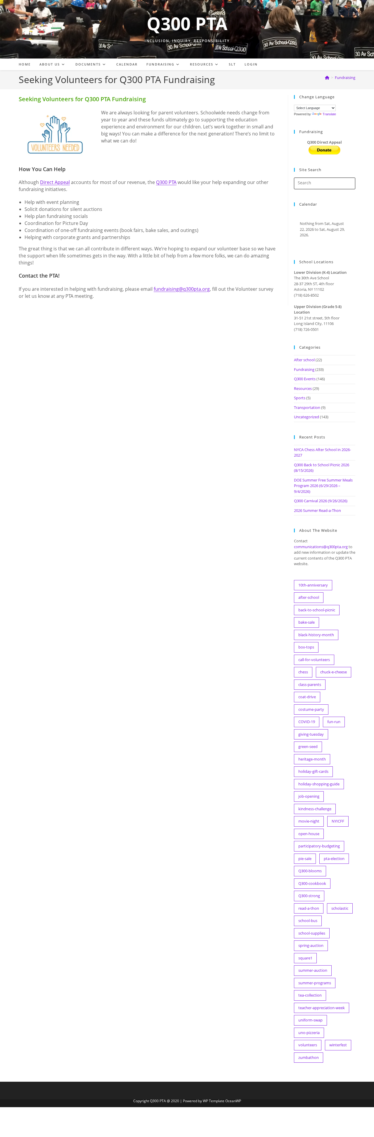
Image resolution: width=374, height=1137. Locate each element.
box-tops (306, 647)
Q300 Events (305, 378)
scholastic (339, 908)
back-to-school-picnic (316, 610)
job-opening (308, 796)
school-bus (307, 920)
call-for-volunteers (314, 659)
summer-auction (312, 970)
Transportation (307, 407)
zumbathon (308, 1057)
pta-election (334, 858)
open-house (308, 833)
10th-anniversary (313, 585)
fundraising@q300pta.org (182, 289)
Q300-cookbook (312, 883)
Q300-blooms (310, 870)
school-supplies (311, 933)
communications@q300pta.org (321, 546)
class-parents (309, 684)
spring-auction (310, 945)
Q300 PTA (187, 23)
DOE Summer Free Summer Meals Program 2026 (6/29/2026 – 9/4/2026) (323, 485)
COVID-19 (306, 721)
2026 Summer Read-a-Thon (317, 510)
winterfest (338, 1044)
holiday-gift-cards (313, 771)
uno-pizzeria (309, 1032)
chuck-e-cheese (333, 672)
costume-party (311, 709)
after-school (308, 597)
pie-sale (304, 858)
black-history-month (316, 634)
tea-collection (310, 995)
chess (303, 672)
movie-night (308, 821)
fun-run (333, 721)
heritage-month (312, 759)
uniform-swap (310, 1020)
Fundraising (345, 77)
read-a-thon (308, 908)
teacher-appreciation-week (321, 1007)
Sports (299, 397)
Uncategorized (306, 416)
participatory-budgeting (319, 846)
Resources (303, 388)
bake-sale (306, 622)
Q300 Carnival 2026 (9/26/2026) (320, 500)
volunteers (307, 1044)
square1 (305, 958)
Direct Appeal (55, 182)
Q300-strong (309, 895)
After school (304, 359)
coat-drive (307, 696)
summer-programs (314, 982)
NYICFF (338, 821)
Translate (329, 114)
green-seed (308, 746)
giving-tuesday (311, 734)
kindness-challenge (314, 808)
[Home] (327, 77)
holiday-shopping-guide (319, 784)
